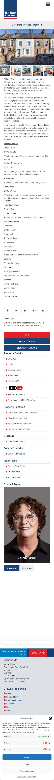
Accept (27, 757)
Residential (11, 703)
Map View (27, 568)
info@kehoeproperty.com (18, 678)
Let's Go (36, 653)
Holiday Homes (12, 697)
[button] (50, 718)
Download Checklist (16, 454)
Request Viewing (28, 347)
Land (8, 710)
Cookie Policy (21, 777)
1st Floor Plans (14, 472)
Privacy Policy (31, 777)
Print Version (28, 341)
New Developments (14, 700)
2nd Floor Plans (14, 477)
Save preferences (27, 771)
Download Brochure (16, 441)
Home (8, 693)
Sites (8, 707)
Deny (27, 764)
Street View (11, 568)
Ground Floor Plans (16, 466)
